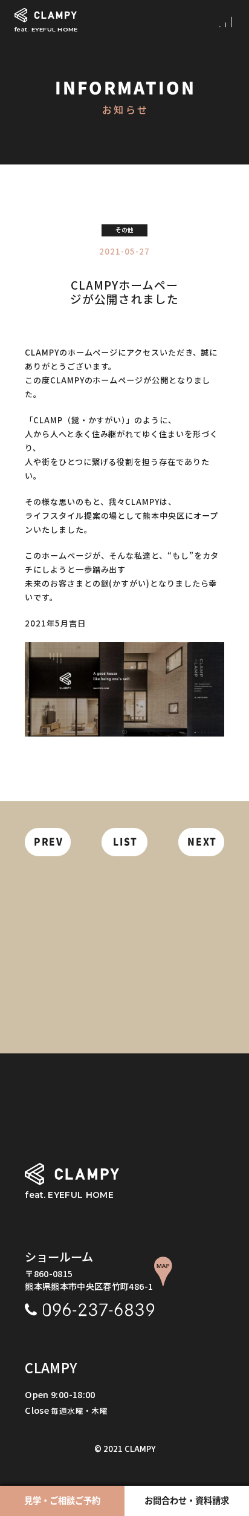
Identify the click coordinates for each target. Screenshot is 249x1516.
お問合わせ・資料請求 (186, 1500)
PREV (48, 842)
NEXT (201, 842)
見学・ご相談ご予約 (62, 1500)
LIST (125, 842)
